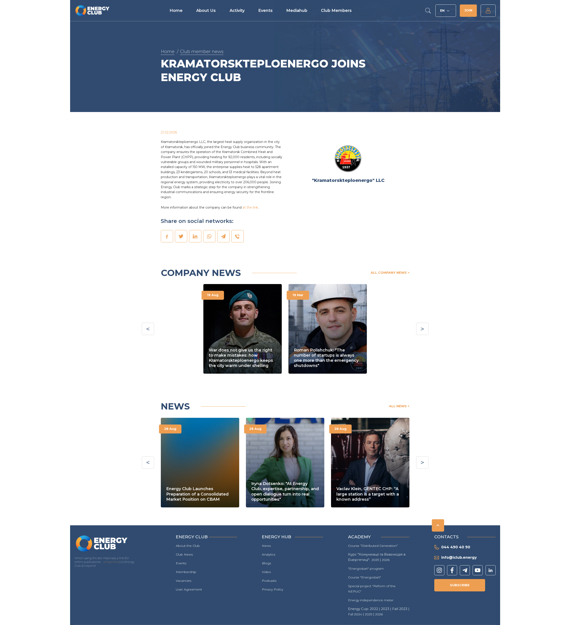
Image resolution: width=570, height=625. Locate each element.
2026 (385, 560)
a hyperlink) (111, 562)
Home (176, 10)
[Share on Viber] (237, 236)
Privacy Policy (272, 589)
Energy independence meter (371, 600)
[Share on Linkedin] (195, 236)
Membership (186, 572)
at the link (250, 207)
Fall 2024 (355, 614)
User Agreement (189, 589)
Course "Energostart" (364, 577)
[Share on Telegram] (223, 236)
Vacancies (183, 581)
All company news (389, 273)
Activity (237, 10)
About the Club (188, 546)
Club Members (336, 10)
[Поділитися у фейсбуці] (167, 236)
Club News (184, 554)
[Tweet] (181, 236)
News (266, 546)
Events (265, 10)
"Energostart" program (366, 569)
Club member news (202, 51)
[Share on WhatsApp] (209, 236)
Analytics (268, 554)
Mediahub (296, 10)
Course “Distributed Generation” (373, 546)
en (442, 11)
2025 (375, 560)
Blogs (266, 563)
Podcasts (269, 581)
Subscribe (459, 585)
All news (398, 406)
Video (266, 572)
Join (468, 10)
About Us (206, 10)
